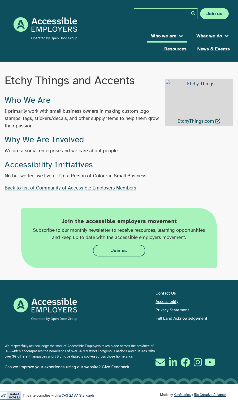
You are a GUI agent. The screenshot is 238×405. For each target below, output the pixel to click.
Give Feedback (115, 366)
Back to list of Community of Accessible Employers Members (70, 188)
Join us (214, 14)
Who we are (163, 36)
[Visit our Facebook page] (185, 362)
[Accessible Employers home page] (45, 28)
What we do (209, 36)
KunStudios (182, 395)
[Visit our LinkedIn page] (173, 362)
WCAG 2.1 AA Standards (77, 395)
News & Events (213, 49)
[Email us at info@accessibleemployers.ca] (160, 362)
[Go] (193, 13)
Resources (175, 49)
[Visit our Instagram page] (197, 362)
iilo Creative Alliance (210, 395)
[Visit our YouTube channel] (211, 362)
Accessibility (166, 301)
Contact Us (165, 293)
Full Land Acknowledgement (181, 318)
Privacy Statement (172, 309)
